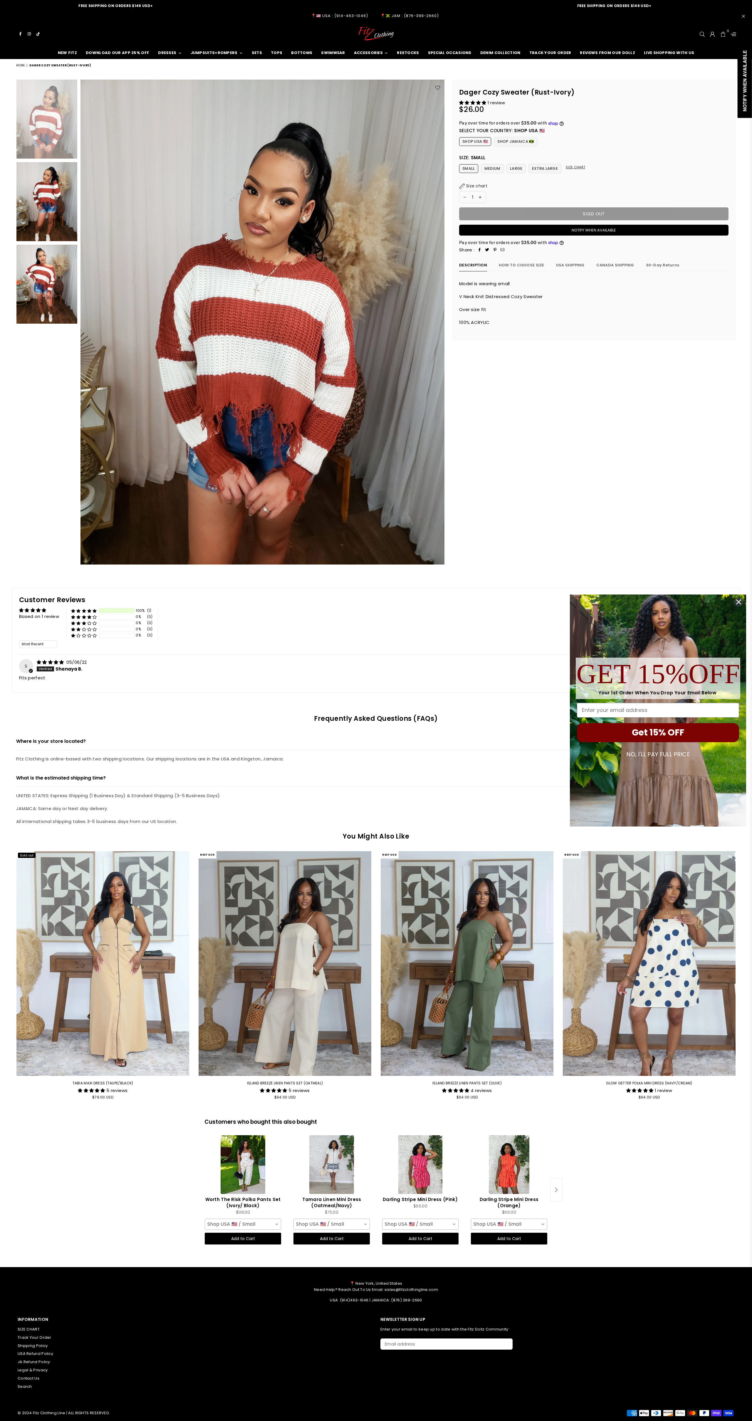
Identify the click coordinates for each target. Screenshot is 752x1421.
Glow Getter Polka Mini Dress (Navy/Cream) (649, 1083)
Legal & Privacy (33, 1370)
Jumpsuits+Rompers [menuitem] (214, 53)
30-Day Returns (662, 265)
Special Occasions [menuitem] (449, 53)
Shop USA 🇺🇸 (475, 141)
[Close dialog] (738, 602)
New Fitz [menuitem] (67, 53)
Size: (472, 157)
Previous (85, 322)
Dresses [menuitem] (167, 53)
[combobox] (243, 1224)
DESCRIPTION (473, 265)
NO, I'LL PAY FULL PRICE (658, 754)
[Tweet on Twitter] (487, 249)
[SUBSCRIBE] (506, 1344)
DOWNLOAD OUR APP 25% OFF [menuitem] (117, 53)
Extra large (545, 168)
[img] (51, 662)
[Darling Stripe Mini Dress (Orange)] (509, 1164)
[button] (473, 103)
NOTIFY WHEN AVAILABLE (594, 230)
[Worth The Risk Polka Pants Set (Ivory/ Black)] (243, 1164)
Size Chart (575, 167)
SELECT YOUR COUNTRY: (502, 130)
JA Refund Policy (34, 1362)
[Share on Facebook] (480, 249)
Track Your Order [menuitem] (550, 53)
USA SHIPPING (570, 265)
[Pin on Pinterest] (495, 249)
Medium (492, 168)
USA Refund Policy (35, 1353)
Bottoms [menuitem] (301, 53)
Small (468, 168)
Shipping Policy (33, 1345)
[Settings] (732, 33)
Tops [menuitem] (276, 53)
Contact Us (28, 1378)
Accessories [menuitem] (368, 53)
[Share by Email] (502, 249)
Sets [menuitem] (257, 53)
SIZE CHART (29, 1329)
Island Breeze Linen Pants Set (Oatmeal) (285, 1083)
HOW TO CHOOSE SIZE (521, 265)
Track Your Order (34, 1337)
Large (516, 168)
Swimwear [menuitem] (333, 53)
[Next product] (556, 1190)
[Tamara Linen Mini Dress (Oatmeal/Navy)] (331, 1164)
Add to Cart (243, 1239)
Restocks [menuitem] (408, 53)
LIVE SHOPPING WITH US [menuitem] (669, 53)
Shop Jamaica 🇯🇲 (515, 141)
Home (20, 65)
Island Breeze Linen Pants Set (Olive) (467, 1083)
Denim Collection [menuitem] (500, 53)
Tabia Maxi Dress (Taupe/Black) (103, 1083)
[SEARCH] (702, 33)
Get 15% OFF (658, 732)
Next (439, 322)
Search (25, 1386)
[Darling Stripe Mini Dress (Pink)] (420, 1164)
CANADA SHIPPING (615, 265)
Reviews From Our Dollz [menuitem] (607, 53)
